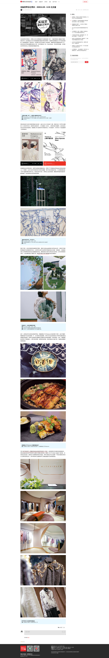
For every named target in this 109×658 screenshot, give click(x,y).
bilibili (73, 647)
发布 (63, 631)
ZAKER (60, 648)
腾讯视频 (64, 647)
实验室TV (41, 1)
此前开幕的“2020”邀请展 (43, 253)
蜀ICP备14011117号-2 (23, 656)
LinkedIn (61, 649)
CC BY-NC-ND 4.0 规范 (54, 652)
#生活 (79, 9)
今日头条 (57, 648)
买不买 (46, 1)
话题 (36, 1)
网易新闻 (69, 648)
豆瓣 (63, 646)
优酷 (66, 647)
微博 (61, 646)
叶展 (23, 9)
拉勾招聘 (58, 649)
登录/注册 (85, 1)
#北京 (81, 9)
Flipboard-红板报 (64, 648)
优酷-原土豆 (69, 647)
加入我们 (55, 649)
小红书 (59, 646)
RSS (54, 648)
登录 (28, 637)
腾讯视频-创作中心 (59, 647)
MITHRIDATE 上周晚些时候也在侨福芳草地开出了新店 (35, 451)
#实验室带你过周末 (86, 9)
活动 (50, 1)
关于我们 (21, 655)
